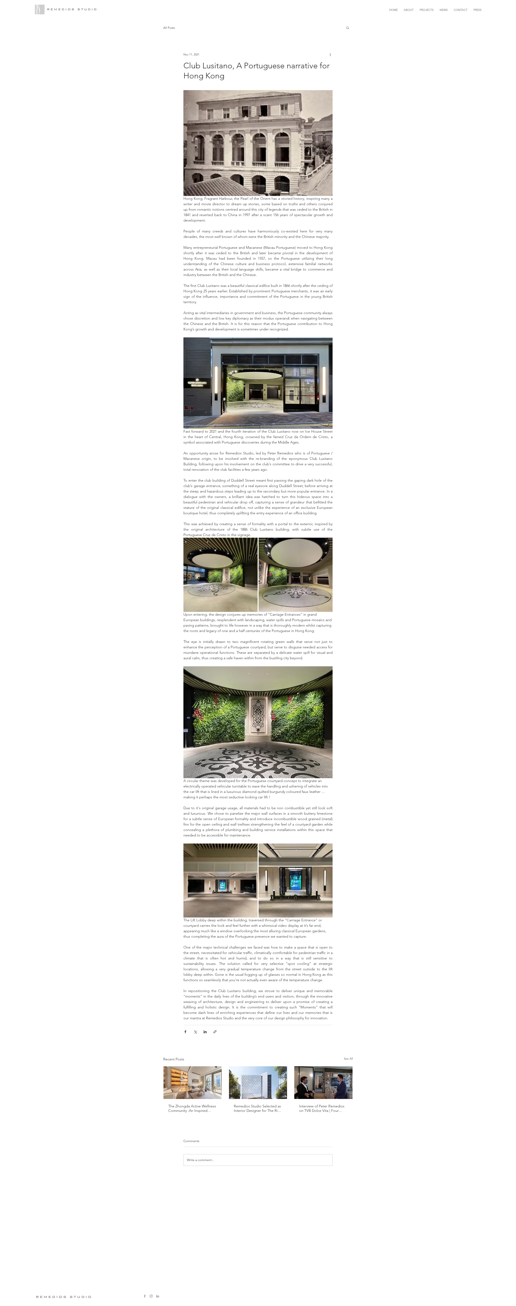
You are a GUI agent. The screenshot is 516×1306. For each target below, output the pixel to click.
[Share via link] (215, 1032)
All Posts (169, 28)
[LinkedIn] (158, 1296)
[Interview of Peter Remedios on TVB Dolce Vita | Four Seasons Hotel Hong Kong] (323, 1082)
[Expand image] (220, 575)
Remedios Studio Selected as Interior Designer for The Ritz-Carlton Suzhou (258, 1108)
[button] (348, 27)
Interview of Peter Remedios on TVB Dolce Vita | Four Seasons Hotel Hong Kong (321, 1108)
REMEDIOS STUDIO (72, 9)
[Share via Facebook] (185, 1032)
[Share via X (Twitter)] (195, 1032)
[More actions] (330, 54)
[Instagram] (151, 1296)
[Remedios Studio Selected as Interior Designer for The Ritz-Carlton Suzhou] (258, 1082)
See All (348, 1058)
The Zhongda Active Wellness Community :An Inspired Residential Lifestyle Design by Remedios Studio (192, 1108)
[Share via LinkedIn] (205, 1032)
